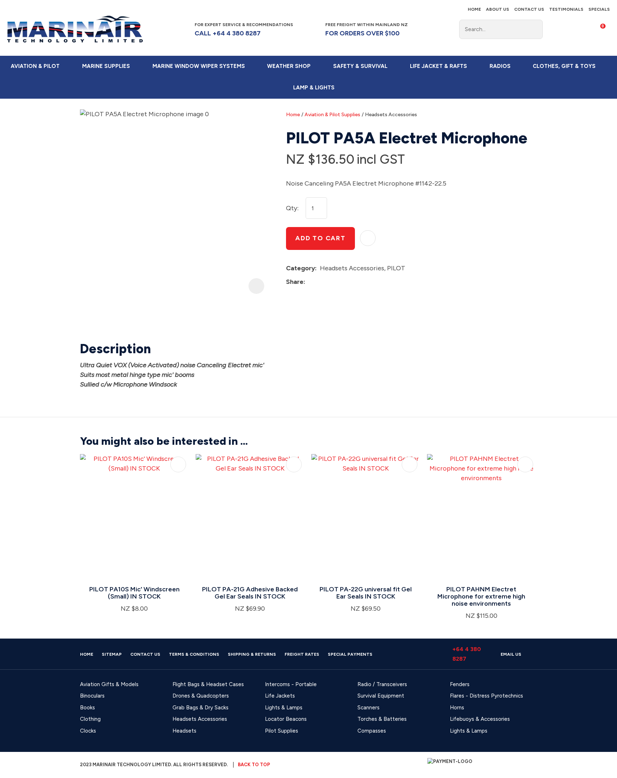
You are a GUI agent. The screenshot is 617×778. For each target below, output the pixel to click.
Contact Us (529, 9)
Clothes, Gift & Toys (564, 66)
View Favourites (576, 29)
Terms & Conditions (194, 654)
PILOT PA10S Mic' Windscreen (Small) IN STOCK (134, 592)
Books (87, 707)
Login (553, 28)
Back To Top (254, 764)
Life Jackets (280, 696)
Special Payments (350, 654)
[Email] (330, 282)
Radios (500, 66)
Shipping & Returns (252, 654)
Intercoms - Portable (291, 684)
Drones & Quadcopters (200, 696)
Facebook (432, 29)
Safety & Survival (360, 66)
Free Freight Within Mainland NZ (366, 29)
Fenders (460, 684)
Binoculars (92, 696)
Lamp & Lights (314, 87)
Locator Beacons (286, 719)
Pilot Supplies (281, 731)
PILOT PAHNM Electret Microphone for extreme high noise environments (481, 596)
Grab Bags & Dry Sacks (200, 707)
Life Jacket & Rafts (438, 66)
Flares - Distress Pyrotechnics (486, 696)
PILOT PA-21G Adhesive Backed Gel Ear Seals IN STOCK (250, 592)
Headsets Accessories (391, 115)
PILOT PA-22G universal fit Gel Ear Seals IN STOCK (366, 592)
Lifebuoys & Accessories (480, 719)
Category (300, 268)
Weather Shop (289, 66)
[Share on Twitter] (319, 282)
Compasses (371, 731)
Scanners (368, 707)
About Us (497, 9)
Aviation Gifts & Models (109, 684)
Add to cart (320, 238)
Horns (457, 707)
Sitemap (112, 654)
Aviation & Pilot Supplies (332, 115)
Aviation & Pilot (35, 66)
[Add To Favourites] (368, 238)
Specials (599, 9)
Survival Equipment (380, 696)
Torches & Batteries (382, 719)
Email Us (511, 654)
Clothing (90, 719)
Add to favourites (178, 464)
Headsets (184, 731)
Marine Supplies (106, 66)
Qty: (292, 208)
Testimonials (566, 9)
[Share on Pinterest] (341, 282)
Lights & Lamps (283, 707)
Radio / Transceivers (382, 684)
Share (295, 282)
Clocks (88, 731)
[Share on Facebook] (309, 282)
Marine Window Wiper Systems (198, 66)
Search (534, 29)
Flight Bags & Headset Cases (208, 684)
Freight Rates (302, 654)
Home (474, 9)
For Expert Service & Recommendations (244, 29)
